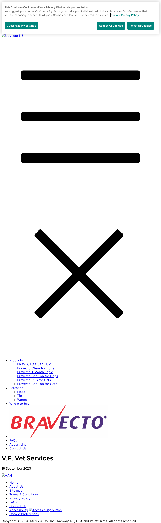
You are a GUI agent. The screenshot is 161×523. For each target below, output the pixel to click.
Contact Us (17, 448)
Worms (22, 400)
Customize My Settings (21, 25)
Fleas (21, 392)
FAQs (13, 440)
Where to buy (19, 403)
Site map (16, 490)
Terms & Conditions (23, 494)
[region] (80, 18)
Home (13, 482)
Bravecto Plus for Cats (34, 380)
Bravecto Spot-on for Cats (37, 384)
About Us (16, 486)
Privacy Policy (19, 498)
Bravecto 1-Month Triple (35, 372)
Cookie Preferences (24, 514)
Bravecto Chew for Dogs (35, 368)
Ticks (21, 396)
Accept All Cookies (111, 25)
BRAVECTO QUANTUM (34, 364)
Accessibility (18, 510)
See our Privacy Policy (125, 15)
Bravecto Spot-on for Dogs (37, 376)
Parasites (16, 388)
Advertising (18, 444)
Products (16, 360)
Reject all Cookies (141, 25)
